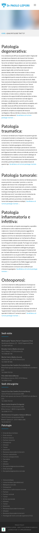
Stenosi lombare (8, 480)
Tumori (5, 447)
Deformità (6, 449)
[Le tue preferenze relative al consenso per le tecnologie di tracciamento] (3, 529)
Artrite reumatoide (9, 499)
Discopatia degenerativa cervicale (14, 471)
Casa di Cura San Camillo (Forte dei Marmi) (16, 365)
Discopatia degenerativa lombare (13, 466)
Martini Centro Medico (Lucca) (12, 357)
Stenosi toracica (8, 438)
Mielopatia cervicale (9, 485)
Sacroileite (6, 459)
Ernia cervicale (7, 469)
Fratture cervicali (8, 494)
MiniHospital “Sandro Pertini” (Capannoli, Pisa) (17, 341)
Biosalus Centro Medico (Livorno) (13, 349)
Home (3, 33)
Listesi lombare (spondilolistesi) (13, 482)
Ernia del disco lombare (10, 433)
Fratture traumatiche (10, 454)
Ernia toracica (7, 435)
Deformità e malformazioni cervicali (14, 489)
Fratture (5, 492)
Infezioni (5, 445)
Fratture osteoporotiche (11, 457)
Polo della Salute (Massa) (10, 376)
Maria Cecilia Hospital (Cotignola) (13, 404)
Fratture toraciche (9, 440)
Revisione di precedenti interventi (13, 452)
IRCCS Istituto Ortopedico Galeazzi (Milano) (16, 415)
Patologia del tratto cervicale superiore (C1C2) (18, 516)
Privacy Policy (19, 525)
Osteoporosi (7, 442)
